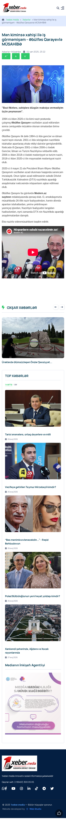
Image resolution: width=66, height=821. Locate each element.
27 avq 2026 (12, 660)
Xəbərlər (27, 19)
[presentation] (55, 307)
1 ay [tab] (15, 388)
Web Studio (35, 812)
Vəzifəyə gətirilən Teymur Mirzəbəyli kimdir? (30, 490)
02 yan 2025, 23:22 (36, 51)
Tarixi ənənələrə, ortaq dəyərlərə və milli (28, 438)
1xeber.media (12, 19)
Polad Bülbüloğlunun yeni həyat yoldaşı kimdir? (32, 599)
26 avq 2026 (13, 442)
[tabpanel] (33, 527)
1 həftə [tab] (8, 388)
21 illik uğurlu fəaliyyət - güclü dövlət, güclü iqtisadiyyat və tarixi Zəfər (27, 363)
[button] (62, 8)
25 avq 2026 (13, 495)
